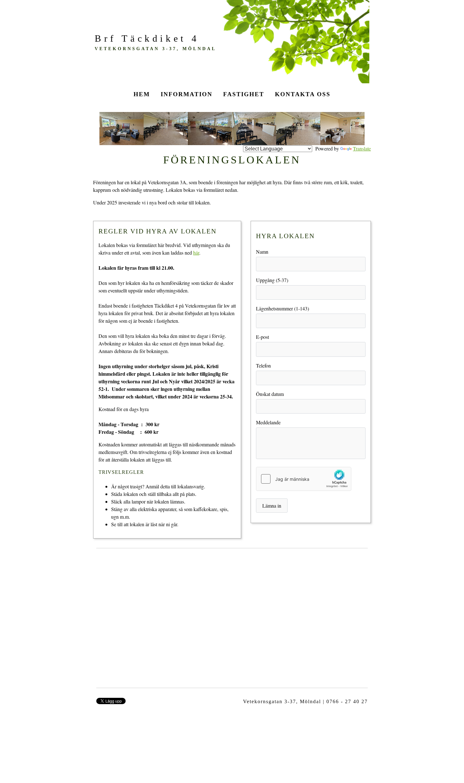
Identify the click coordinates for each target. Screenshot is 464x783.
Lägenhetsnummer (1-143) (282, 308)
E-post (262, 336)
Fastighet (243, 94)
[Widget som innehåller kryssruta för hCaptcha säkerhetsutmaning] (303, 479)
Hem (142, 94)
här (196, 252)
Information (186, 94)
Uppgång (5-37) (272, 280)
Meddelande (268, 422)
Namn (262, 251)
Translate (362, 148)
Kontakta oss (302, 94)
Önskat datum (270, 394)
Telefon (263, 365)
